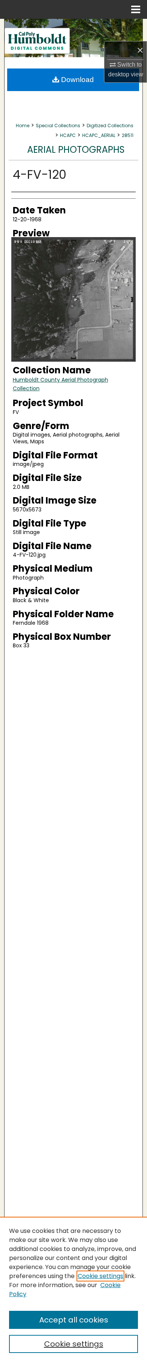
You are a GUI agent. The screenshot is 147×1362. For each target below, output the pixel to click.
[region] (73, 1289)
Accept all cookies (73, 1320)
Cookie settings (100, 1276)
